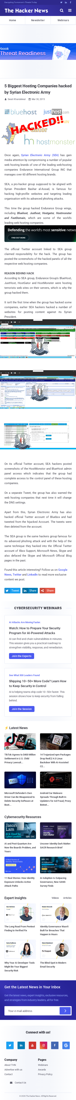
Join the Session (22, 709)
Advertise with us (13, 1069)
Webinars (63, 20)
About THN (10, 1065)
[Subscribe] (65, 1011)
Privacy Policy (45, 1074)
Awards (42, 1069)
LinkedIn (32, 574)
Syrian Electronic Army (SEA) (40, 155)
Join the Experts (21, 656)
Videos (55, 898)
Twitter (17, 574)
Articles (67, 898)
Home (12, 20)
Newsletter (38, 20)
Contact (8, 1074)
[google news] (66, 1045)
